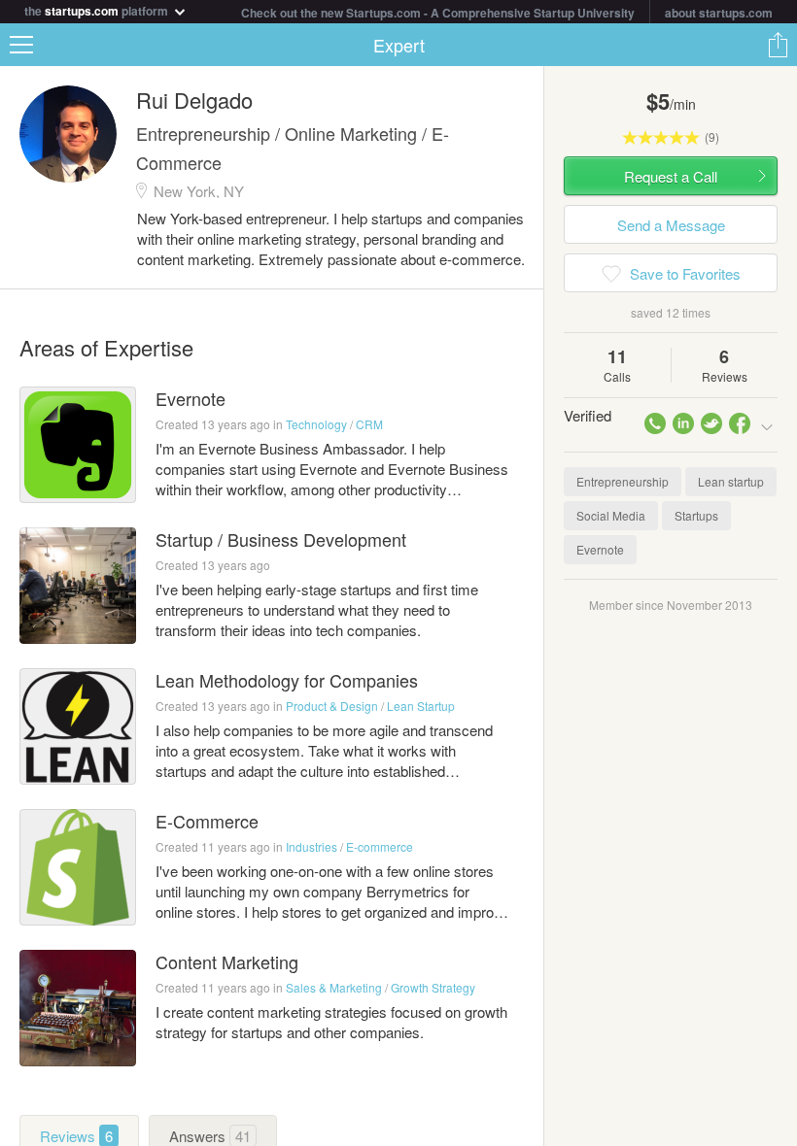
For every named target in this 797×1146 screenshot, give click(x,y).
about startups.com (719, 12)
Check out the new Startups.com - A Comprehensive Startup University (438, 12)
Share (777, 44)
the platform (97, 9)
